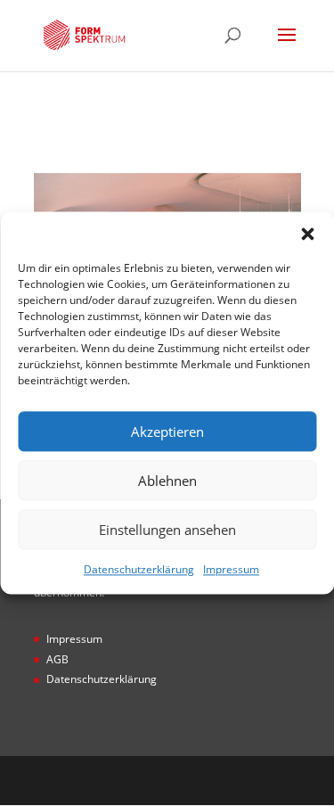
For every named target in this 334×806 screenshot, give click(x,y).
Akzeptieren (167, 431)
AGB (57, 659)
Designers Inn (194, 780)
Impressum (231, 569)
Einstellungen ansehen (167, 530)
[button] (307, 234)
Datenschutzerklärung (139, 569)
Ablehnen (167, 480)
